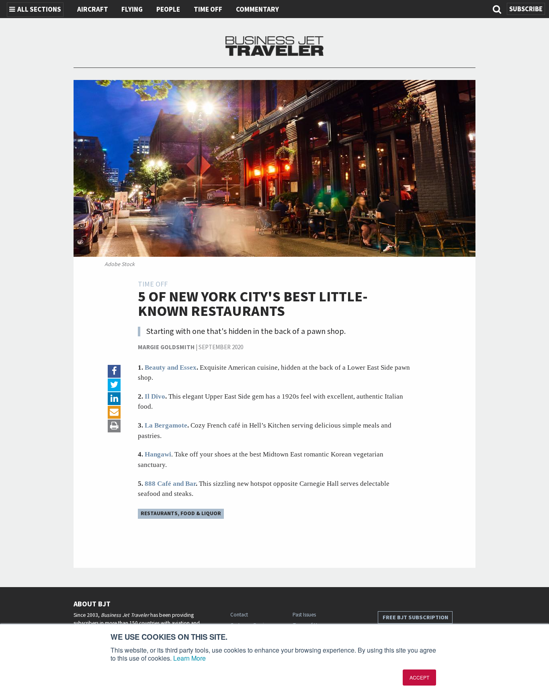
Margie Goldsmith (166, 347)
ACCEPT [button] (419, 677)
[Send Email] (114, 412)
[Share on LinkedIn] (114, 398)
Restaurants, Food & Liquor (181, 513)
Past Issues (304, 614)
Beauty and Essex (171, 367)
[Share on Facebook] (114, 371)
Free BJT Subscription (415, 617)
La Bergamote (166, 425)
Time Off (208, 9)
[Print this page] (114, 426)
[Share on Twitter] (114, 385)
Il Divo (155, 396)
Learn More (189, 658)
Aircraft (92, 9)
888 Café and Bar (170, 483)
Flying (132, 9)
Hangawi (158, 454)
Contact (239, 614)
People (168, 9)
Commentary (257, 9)
